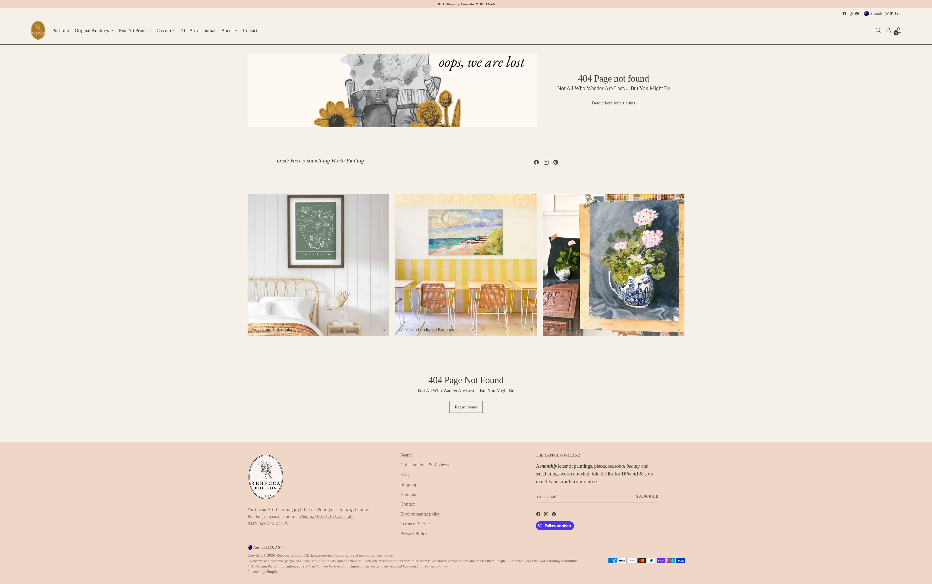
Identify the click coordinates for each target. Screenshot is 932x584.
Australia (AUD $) (884, 14)
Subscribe (647, 496)
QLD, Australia (327, 516)
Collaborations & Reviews (424, 464)
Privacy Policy (413, 533)
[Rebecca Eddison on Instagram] (851, 13)
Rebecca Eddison (290, 555)
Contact (407, 504)
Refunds (408, 494)
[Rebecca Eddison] (38, 30)
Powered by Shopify (263, 572)
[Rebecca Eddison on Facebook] (844, 13)
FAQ (405, 474)
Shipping (408, 484)
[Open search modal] (878, 30)
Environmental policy (420, 513)
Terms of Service (415, 523)
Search (406, 454)
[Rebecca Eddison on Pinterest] (857, 13)
